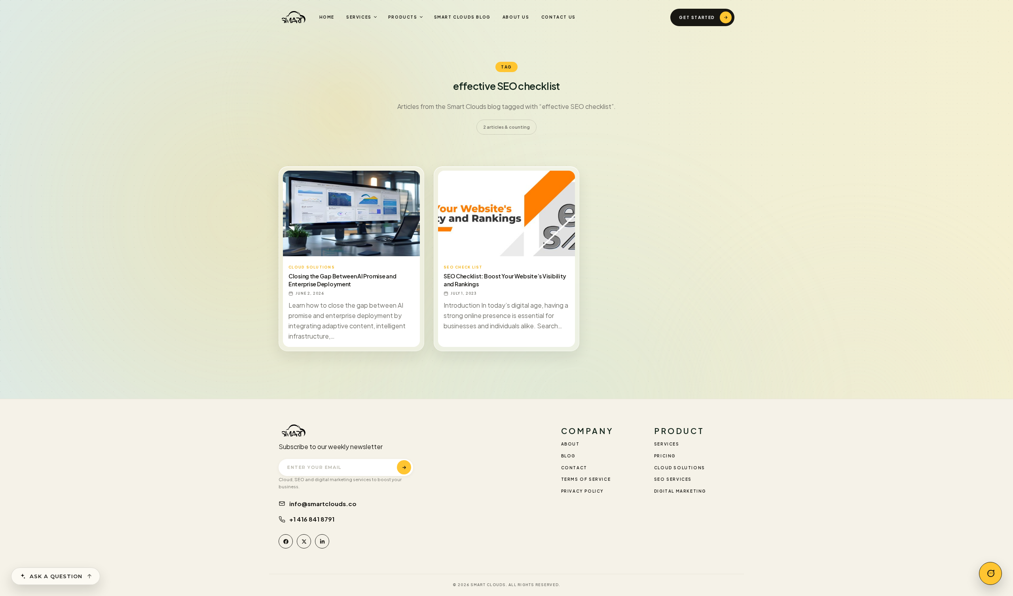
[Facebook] (286, 541)
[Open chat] (990, 573)
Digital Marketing (680, 491)
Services (359, 17)
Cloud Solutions (679, 467)
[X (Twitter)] (304, 541)
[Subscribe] (404, 467)
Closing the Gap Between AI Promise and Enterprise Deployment (342, 280)
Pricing (664, 455)
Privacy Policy (582, 491)
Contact (574, 467)
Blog (568, 455)
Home (326, 17)
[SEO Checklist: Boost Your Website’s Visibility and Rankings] (506, 213)
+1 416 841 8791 (311, 519)
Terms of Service (586, 479)
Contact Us (558, 17)
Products (402, 17)
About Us (516, 17)
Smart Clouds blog (462, 17)
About (570, 444)
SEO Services (673, 479)
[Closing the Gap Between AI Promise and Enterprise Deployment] (351, 213)
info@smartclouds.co (323, 503)
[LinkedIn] (322, 541)
